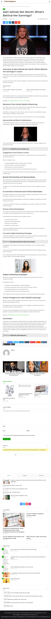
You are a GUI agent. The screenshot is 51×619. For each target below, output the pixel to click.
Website (28, 430)
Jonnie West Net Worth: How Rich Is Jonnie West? (19, 100)
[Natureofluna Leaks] (6, 580)
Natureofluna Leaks (15, 578)
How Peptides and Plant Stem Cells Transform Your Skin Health (25, 573)
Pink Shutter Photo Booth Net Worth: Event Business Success (25, 395)
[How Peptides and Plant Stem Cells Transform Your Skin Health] (6, 574)
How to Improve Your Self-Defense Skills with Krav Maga (24, 549)
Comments (41, 475)
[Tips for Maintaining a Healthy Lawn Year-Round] (6, 569)
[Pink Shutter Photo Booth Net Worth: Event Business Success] (25, 388)
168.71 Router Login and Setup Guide (11, 492)
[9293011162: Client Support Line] (10, 391)
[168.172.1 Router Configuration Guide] (6, 497)
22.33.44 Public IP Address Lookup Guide (12, 89)
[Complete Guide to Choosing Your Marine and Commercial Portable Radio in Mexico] (6, 560)
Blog (8, 6)
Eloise (12, 350)
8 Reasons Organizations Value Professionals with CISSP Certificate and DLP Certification (13, 530)
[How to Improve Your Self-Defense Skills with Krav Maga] (6, 552)
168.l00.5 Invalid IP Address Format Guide (35, 89)
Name (4, 426)
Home (5, 6)
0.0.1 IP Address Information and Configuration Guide (15, 488)
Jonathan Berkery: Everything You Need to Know (18, 315)
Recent (8, 475)
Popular (24, 475)
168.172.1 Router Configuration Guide (19, 495)
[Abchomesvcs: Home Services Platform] (41, 389)
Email (4, 430)
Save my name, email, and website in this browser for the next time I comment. (19, 435)
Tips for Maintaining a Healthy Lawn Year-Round (22, 567)
